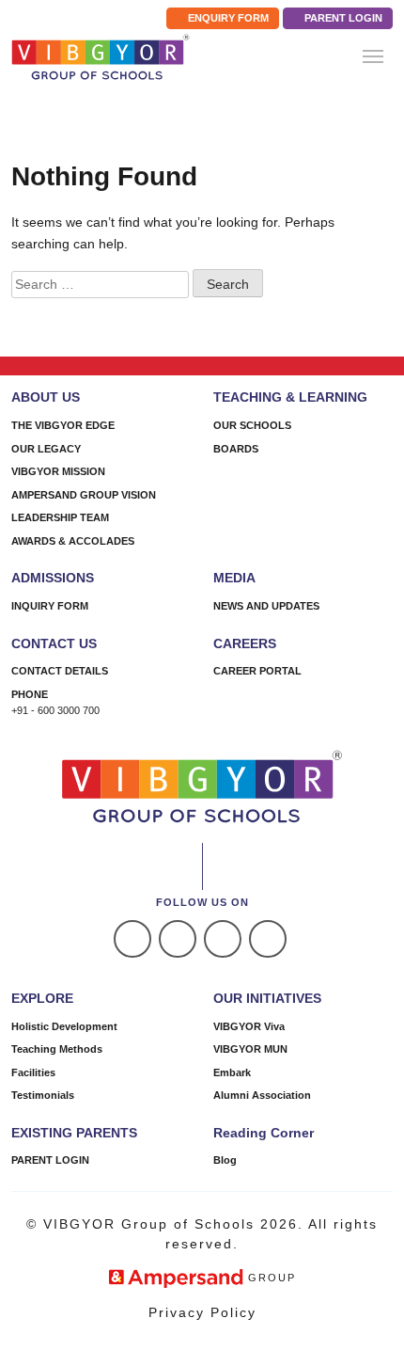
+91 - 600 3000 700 (55, 710)
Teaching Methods (56, 1049)
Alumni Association (262, 1095)
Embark (232, 1072)
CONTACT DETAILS (59, 670)
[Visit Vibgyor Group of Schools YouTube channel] (268, 939)
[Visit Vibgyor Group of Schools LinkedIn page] (222, 939)
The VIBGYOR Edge (63, 425)
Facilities (33, 1072)
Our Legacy (46, 448)
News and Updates (266, 606)
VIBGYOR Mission (58, 471)
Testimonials (42, 1095)
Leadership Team (60, 517)
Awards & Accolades (72, 541)
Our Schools (252, 425)
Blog (225, 1160)
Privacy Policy (202, 1312)
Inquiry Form (49, 606)
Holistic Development (64, 1026)
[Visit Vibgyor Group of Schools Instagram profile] (177, 939)
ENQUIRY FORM (227, 18)
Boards (235, 448)
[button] (373, 56)
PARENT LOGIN (342, 18)
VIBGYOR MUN (250, 1049)
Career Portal (257, 670)
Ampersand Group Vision (83, 494)
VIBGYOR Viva (249, 1026)
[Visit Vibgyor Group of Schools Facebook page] (132, 939)
